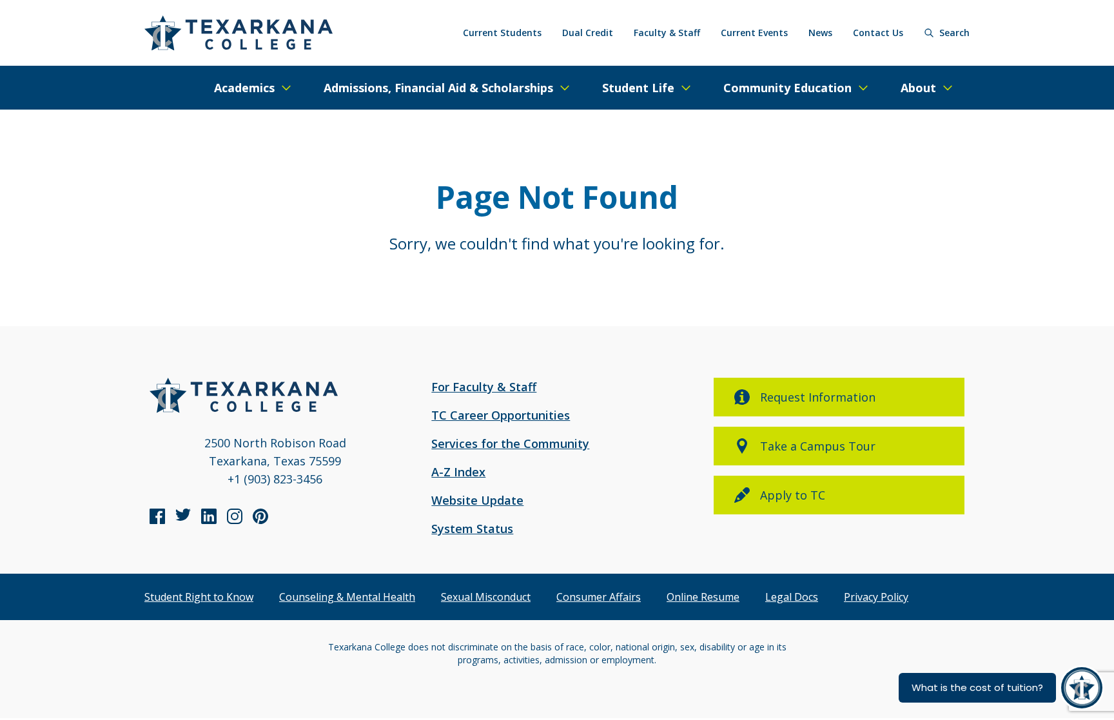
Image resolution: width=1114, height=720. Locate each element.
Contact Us (878, 32)
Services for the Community (510, 443)
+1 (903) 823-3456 (275, 479)
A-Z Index (458, 472)
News (820, 32)
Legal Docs (791, 597)
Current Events (754, 32)
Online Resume (703, 597)
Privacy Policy (876, 597)
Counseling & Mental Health (347, 597)
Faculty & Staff (667, 32)
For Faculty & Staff (483, 386)
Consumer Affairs (598, 597)
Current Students (502, 32)
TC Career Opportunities (500, 415)
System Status (472, 528)
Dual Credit (587, 32)
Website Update (477, 500)
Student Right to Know (198, 597)
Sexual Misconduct (486, 597)
